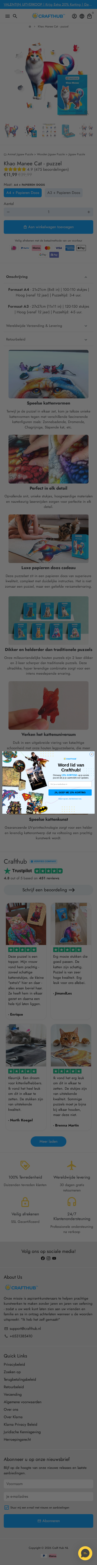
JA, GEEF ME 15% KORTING (70, 792)
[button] (85, 1553)
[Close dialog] (92, 754)
